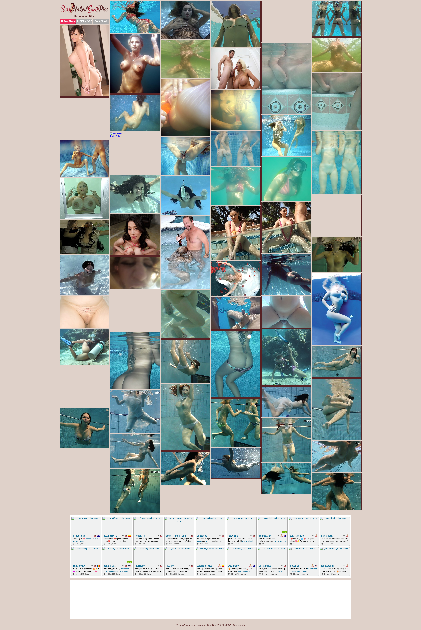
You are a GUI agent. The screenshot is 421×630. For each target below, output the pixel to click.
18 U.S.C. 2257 (215, 625)
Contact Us (239, 625)
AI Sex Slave (68, 21)
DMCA (228, 625)
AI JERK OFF (84, 21)
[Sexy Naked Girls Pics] (84, 9)
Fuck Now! (101, 21)
